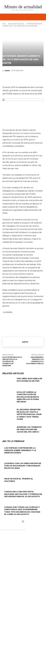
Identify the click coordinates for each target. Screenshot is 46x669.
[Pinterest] (23, 78)
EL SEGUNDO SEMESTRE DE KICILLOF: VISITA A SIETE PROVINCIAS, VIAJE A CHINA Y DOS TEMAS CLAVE (29, 414)
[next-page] (4, 519)
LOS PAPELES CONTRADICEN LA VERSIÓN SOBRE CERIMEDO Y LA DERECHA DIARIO (20, 450)
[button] (42, 17)
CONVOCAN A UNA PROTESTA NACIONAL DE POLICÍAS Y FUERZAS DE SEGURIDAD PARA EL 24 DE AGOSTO (23, 494)
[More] (38, 78)
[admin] (12, 342)
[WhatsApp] (30, 78)
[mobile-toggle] (4, 17)
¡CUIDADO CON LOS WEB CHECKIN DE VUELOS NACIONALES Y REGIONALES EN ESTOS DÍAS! (22, 465)
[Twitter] (15, 78)
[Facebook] (8, 78)
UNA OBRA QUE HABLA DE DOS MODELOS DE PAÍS (29, 379)
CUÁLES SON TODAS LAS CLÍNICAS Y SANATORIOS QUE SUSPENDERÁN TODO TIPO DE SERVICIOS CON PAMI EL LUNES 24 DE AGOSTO (22, 510)
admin (7, 70)
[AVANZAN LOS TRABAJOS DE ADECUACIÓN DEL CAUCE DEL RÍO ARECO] (8, 430)
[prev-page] (3, 519)
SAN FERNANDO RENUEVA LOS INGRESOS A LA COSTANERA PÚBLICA (35, 360)
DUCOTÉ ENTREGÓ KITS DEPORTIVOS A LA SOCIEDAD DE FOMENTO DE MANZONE (12, 361)
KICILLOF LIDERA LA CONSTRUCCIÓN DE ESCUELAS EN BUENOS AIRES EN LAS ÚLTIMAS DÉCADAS (28, 397)
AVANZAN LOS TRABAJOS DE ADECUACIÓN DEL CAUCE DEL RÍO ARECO (29, 429)
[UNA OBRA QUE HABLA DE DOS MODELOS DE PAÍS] (8, 381)
